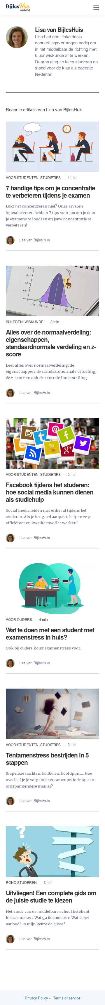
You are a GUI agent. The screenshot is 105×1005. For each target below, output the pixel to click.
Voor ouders (19, 619)
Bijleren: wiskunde (25, 321)
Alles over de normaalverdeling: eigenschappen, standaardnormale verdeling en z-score (51, 343)
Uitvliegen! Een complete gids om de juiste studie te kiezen (51, 896)
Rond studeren (22, 882)
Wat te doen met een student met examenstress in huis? (50, 633)
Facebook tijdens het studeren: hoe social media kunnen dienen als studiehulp (49, 492)
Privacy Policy (36, 998)
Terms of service (66, 998)
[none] (96, 8)
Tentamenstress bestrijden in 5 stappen (47, 758)
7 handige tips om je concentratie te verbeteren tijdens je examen (50, 191)
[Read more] (52, 146)
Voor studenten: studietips (34, 177)
